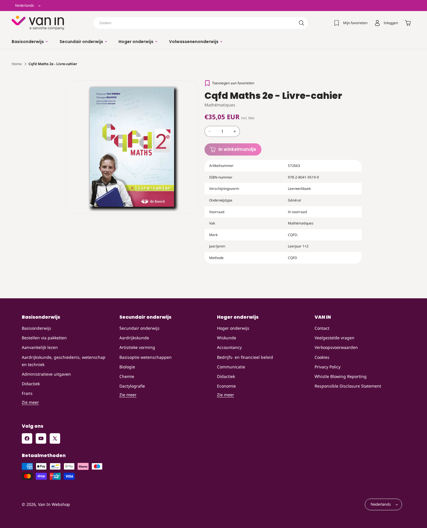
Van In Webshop (54, 504)
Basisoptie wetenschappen (145, 357)
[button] (30, 41)
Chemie (126, 376)
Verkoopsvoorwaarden (336, 347)
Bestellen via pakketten (44, 338)
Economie (226, 386)
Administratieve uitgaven (46, 374)
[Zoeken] (301, 23)
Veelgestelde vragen (334, 338)
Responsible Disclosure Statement (348, 386)
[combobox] (201, 23)
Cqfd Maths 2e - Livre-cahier (52, 63)
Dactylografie (132, 386)
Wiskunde (226, 338)
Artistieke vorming (137, 347)
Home (17, 63)
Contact (322, 328)
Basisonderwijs (36, 328)
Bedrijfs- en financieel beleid (245, 357)
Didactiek (31, 383)
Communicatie (231, 367)
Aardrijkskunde (134, 338)
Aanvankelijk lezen (40, 347)
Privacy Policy (327, 367)
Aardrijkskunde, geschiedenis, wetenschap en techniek (63, 360)
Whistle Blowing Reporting (341, 376)
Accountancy (229, 347)
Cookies (322, 357)
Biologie (127, 367)
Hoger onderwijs (233, 328)
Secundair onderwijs (139, 328)
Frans (27, 393)
